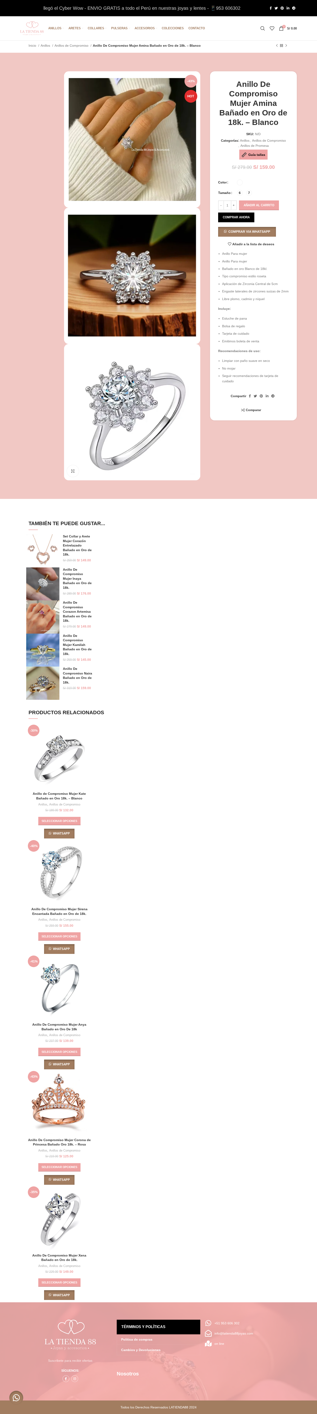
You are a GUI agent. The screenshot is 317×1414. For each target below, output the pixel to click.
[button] (247, 231)
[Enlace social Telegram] (294, 8)
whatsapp (61, 833)
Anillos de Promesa (254, 145)
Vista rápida (89, 741)
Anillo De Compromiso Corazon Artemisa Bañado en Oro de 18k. (77, 611)
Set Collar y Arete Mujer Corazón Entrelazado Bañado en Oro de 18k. (77, 545)
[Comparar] (89, 730)
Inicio (33, 45)
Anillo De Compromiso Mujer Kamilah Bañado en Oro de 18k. (77, 645)
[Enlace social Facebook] (270, 8)
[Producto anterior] (277, 45)
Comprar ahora (236, 217)
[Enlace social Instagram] (74, 1378)
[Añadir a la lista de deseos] (89, 751)
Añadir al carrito (259, 205)
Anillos (46, 45)
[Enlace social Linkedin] (288, 8)
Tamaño (224, 193)
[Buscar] (262, 28)
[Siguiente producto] (286, 45)
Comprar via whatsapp (249, 231)
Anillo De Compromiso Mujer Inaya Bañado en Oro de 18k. (77, 578)
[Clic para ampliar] (73, 471)
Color (222, 182)
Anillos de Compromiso (72, 45)
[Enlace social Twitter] (276, 8)
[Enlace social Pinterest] (282, 8)
